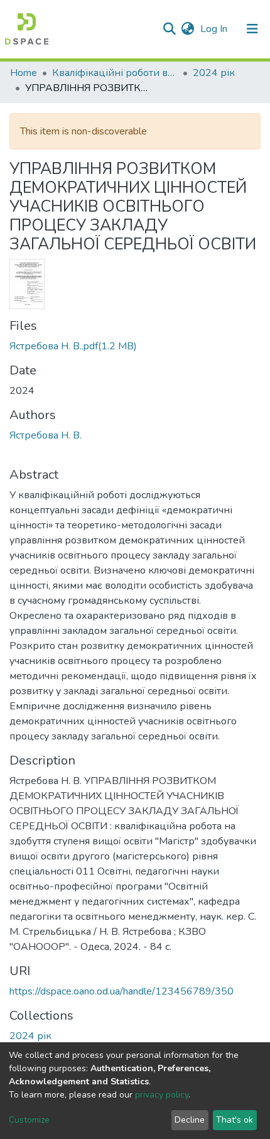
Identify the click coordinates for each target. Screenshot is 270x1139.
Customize (29, 1120)
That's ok (234, 1120)
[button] (187, 28)
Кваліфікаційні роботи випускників (115, 73)
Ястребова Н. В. (45, 435)
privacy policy (161, 1095)
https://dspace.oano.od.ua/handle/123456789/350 (121, 991)
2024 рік (214, 73)
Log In (215, 29)
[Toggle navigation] (252, 28)
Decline (190, 1120)
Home (23, 73)
